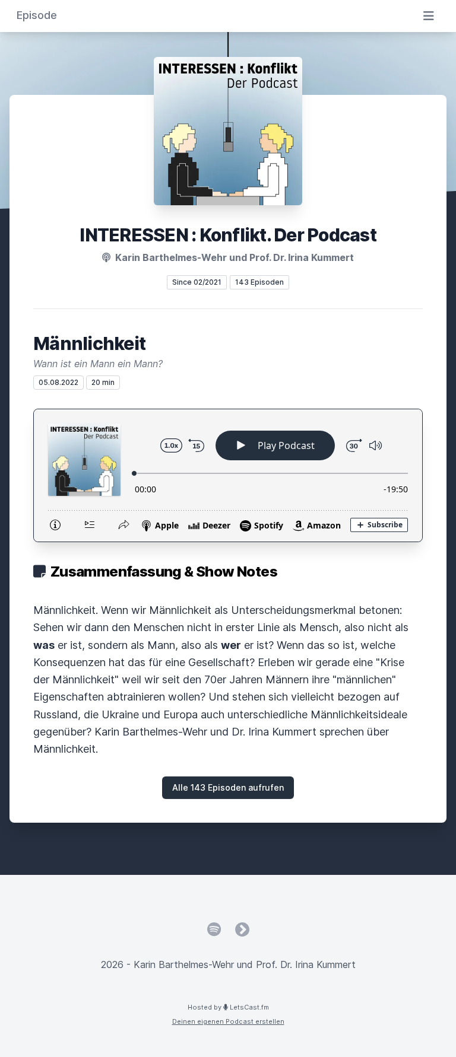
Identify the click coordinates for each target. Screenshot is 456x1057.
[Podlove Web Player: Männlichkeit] (228, 475)
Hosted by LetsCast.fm (228, 1007)
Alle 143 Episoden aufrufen (228, 787)
